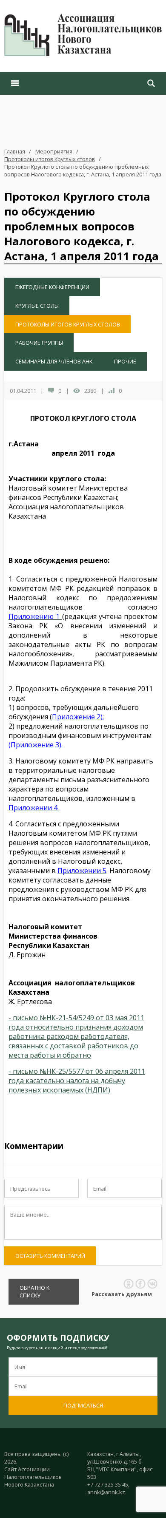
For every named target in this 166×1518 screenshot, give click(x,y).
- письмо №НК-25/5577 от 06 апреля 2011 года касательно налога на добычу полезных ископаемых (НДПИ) (77, 1081)
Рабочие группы (39, 342)
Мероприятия (53, 151)
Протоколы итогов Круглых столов (49, 159)
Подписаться (83, 1405)
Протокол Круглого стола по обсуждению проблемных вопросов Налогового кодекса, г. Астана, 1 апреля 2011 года (82, 170)
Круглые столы (37, 305)
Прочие (125, 361)
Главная (14, 151)
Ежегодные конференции (52, 287)
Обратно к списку (34, 1291)
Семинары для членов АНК (53, 361)
